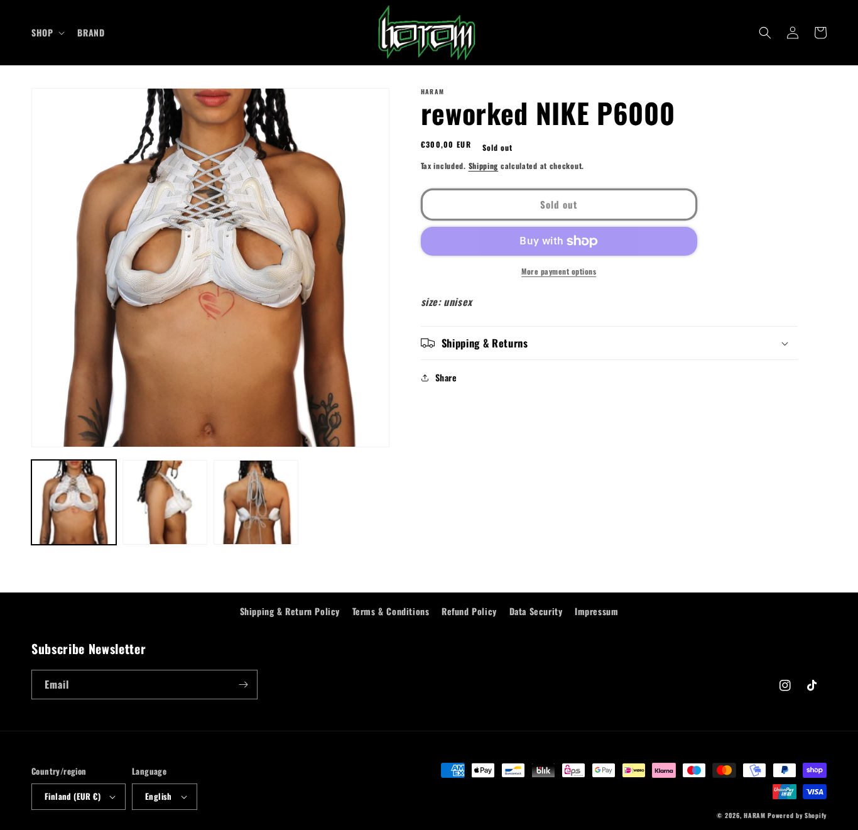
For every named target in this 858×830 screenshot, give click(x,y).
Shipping (484, 165)
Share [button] (446, 377)
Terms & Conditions (391, 611)
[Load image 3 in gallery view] (256, 502)
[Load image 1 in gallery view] (73, 502)
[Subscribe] (243, 684)
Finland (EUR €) (72, 796)
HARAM (755, 815)
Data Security (536, 611)
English (158, 796)
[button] (47, 32)
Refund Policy (469, 611)
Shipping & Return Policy (290, 611)
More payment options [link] (558, 271)
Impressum (596, 611)
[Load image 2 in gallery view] (164, 502)
